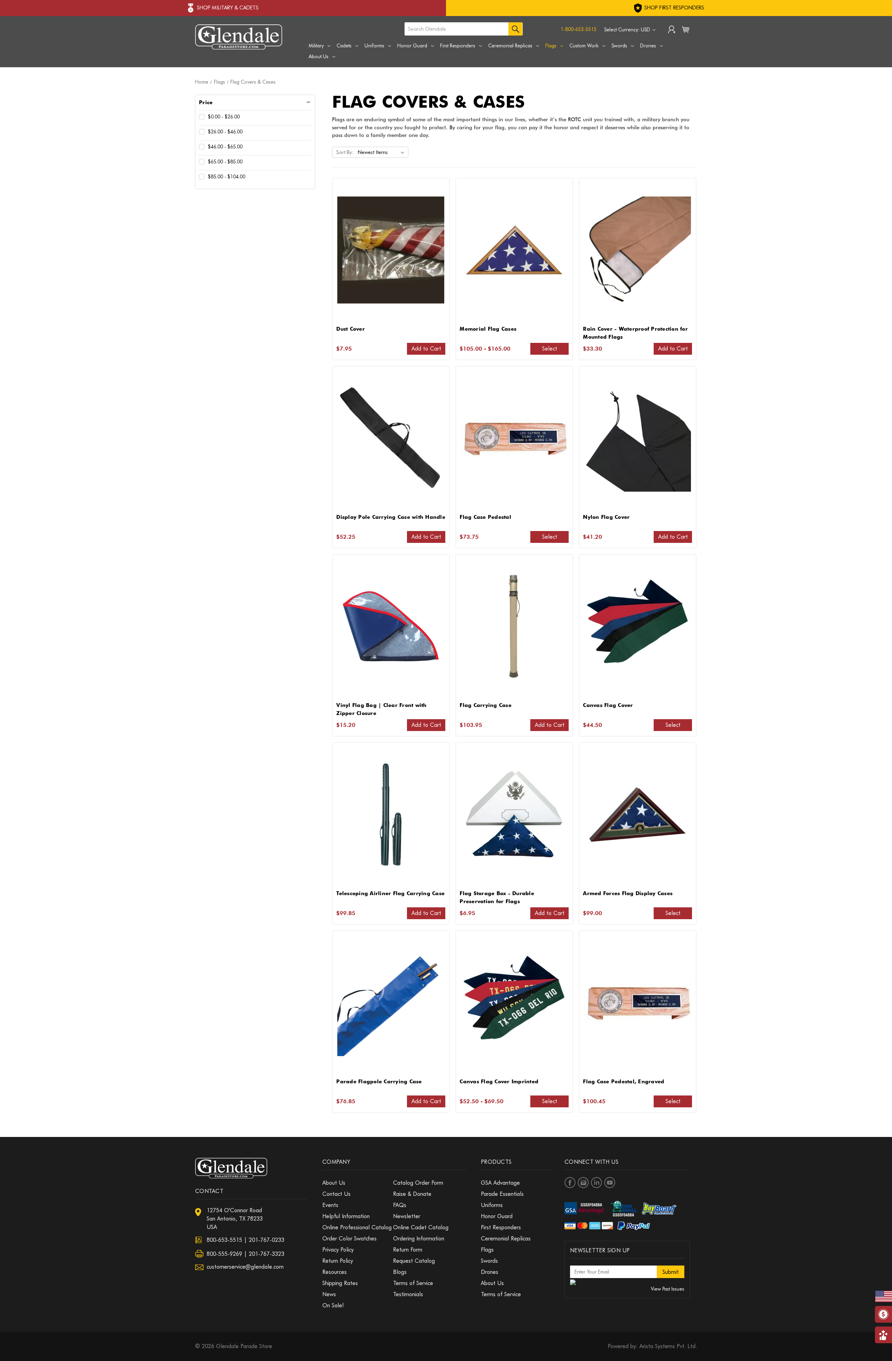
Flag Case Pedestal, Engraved (623, 1081)
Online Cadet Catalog (420, 1227)
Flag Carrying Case (486, 705)
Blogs (400, 1272)
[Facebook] (570, 1182)
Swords (619, 45)
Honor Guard (412, 45)
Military (316, 45)
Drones (648, 45)
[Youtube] (609, 1182)
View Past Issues (667, 1289)
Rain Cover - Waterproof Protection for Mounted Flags (635, 333)
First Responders (457, 45)
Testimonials (408, 1294)
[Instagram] (583, 1182)
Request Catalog (414, 1261)
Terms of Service (413, 1283)
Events (330, 1205)
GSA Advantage (500, 1182)
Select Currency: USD (628, 29)
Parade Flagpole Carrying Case (379, 1081)
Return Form (407, 1249)
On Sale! (333, 1305)
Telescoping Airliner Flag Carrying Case (390, 893)
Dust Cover (350, 329)
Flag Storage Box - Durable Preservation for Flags (497, 897)
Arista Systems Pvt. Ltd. (668, 1346)
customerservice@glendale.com (245, 1266)
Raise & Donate (412, 1194)
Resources (334, 1272)
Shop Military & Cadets (228, 8)
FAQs (399, 1205)
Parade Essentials (502, 1194)
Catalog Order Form (418, 1182)
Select (549, 348)
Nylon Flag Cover (606, 517)
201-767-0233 (266, 1240)
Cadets (344, 45)
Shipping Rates (340, 1283)
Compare (388, 250)
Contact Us (336, 1194)
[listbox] (382, 152)
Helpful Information (346, 1216)
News (329, 1294)
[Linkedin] (596, 1182)
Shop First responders (673, 8)
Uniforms (374, 45)
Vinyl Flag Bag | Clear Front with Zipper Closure (381, 709)
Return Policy (337, 1261)
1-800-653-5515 (579, 29)
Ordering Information (418, 1238)
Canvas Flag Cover (608, 705)
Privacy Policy (338, 1249)
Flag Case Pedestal (485, 517)
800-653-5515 (224, 1240)
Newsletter (406, 1216)
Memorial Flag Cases (488, 329)
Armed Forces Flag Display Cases (627, 893)
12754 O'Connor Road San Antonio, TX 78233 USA (235, 1218)
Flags (550, 45)
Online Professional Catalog (357, 1227)
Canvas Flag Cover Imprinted (499, 1081)
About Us (319, 56)
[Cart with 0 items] (685, 31)
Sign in (671, 30)
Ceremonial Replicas (510, 45)
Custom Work (584, 45)
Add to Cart (426, 348)
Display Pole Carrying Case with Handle (390, 517)
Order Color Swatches (349, 1238)
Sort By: (345, 152)
